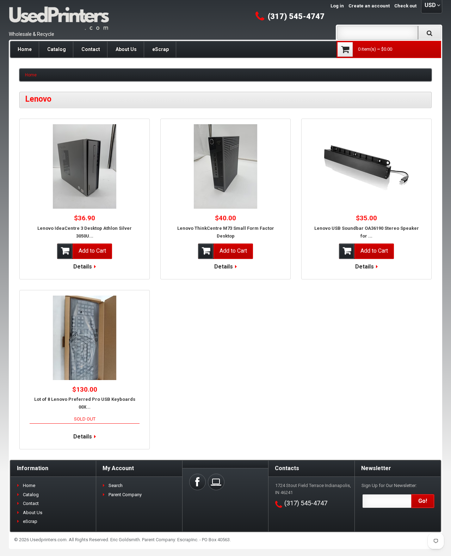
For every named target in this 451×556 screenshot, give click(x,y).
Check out (405, 5)
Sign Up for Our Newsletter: (389, 485)
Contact (90, 49)
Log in (337, 5)
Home (25, 49)
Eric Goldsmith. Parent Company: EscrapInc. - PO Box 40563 (170, 539)
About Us (126, 49)
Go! (422, 501)
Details (82, 266)
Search (116, 485)
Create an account (369, 5)
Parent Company (125, 494)
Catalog (56, 49)
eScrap (160, 49)
